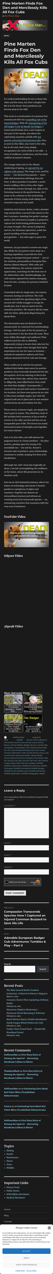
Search (7, 964)
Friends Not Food (22, 750)
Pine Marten (39, 758)
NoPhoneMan (18, 737)
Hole (24, 753)
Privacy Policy (31, 1271)
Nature (7, 758)
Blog (6, 1215)
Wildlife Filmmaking (21, 768)
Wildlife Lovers (23, 771)
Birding (10, 1150)
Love (46, 753)
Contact (8, 1221)
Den (28, 748)
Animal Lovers (31, 742)
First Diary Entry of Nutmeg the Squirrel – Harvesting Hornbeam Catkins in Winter (22, 1058)
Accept (26, 1251)
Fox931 (7, 1106)
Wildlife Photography (29, 774)
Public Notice (13, 1191)
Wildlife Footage (37, 768)
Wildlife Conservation (12, 766)
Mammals (20, 755)
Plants (10, 1161)
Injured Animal (32, 753)
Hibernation (16, 753)
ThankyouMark (11, 1071)
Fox (5, 750)
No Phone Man (12, 16)
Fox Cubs (11, 750)
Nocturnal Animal (17, 758)
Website (8, 867)
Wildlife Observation (12, 774)
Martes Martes (36, 755)
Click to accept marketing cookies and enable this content (26, 534)
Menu (6, 36)
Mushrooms (12, 1157)
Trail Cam (33, 761)
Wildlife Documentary (31, 766)
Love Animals (9, 755)
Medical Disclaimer (16, 1197)
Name (7, 843)
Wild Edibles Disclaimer (18, 1194)
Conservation (20, 748)
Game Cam (34, 750)
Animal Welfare (17, 745)
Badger (27, 745)
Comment (9, 806)
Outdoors (29, 758)
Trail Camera (43, 761)
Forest (44, 748)
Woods (42, 774)
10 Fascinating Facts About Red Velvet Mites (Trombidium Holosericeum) (26, 1092)
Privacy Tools (13, 1187)
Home (7, 1209)
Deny (26, 1258)
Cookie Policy (20, 1271)
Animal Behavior (40, 740)
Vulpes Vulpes (10, 763)
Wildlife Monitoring (37, 771)
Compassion (9, 748)
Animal (30, 740)
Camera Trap (42, 745)
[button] (49, 1228)
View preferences (26, 1265)
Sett (20, 761)
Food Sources (35, 748)
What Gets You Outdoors (26, 763)
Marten (27, 755)
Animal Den (9, 742)
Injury (41, 753)
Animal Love (20, 742)
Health (10, 1154)
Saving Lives (13, 761)
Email (7, 855)
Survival (25, 761)
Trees (9, 1164)
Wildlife (20, 740)
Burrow (33, 745)
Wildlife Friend (10, 771)
